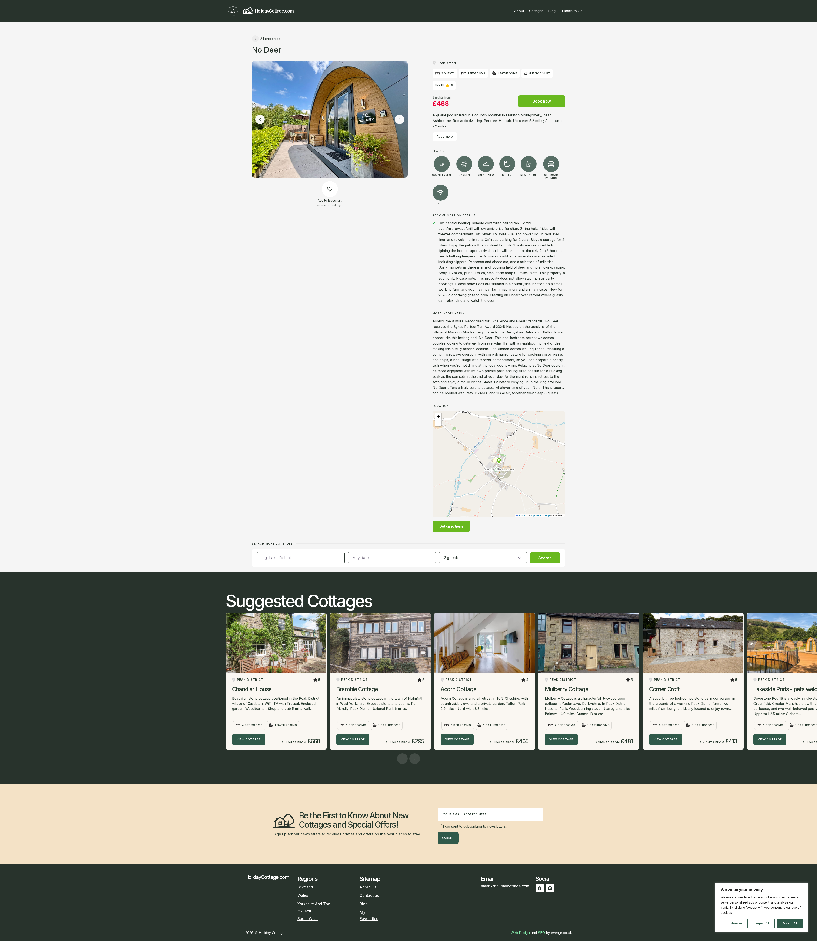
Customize (734, 923)
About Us (368, 887)
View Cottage (249, 739)
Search (545, 558)
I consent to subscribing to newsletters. (474, 826)
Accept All (789, 923)
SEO (541, 933)
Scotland (305, 887)
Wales (302, 895)
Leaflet (522, 515)
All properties (270, 38)
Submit (448, 837)
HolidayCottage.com (274, 11)
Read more (445, 136)
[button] (499, 461)
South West (307, 918)
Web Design (520, 933)
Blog (552, 11)
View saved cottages (330, 205)
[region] (761, 907)
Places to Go (572, 11)
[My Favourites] (589, 11)
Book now (542, 101)
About (519, 11)
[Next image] (399, 119)
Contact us (369, 895)
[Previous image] (260, 119)
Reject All (762, 923)
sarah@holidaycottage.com (505, 886)
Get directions (451, 526)
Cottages (536, 11)
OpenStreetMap (540, 515)
